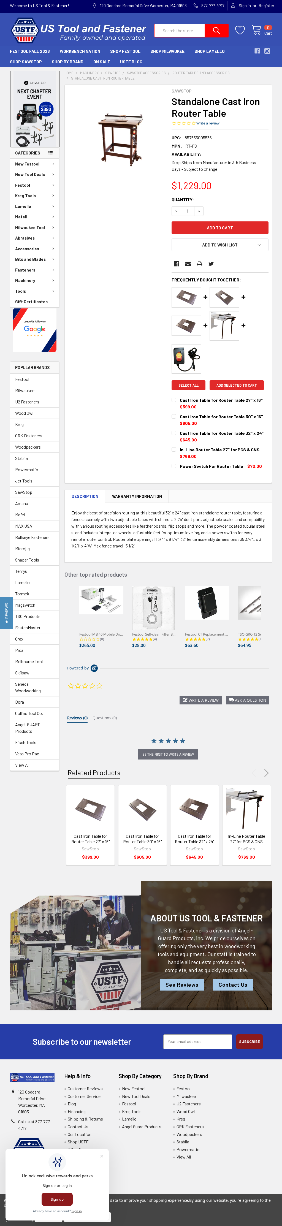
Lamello (23, 206)
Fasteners (25, 269)
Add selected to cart (236, 385)
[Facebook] (176, 264)
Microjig (22, 548)
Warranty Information (137, 496)
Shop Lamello (209, 51)
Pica (19, 650)
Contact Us (233, 984)
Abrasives (25, 237)
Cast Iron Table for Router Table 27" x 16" (90, 838)
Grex (19, 638)
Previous (255, 773)
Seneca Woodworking (28, 687)
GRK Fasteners (28, 435)
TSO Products (27, 616)
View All (22, 764)
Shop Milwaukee (167, 51)
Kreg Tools (25, 195)
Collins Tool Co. (29, 713)
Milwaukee (24, 390)
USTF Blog (131, 61)
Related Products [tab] (94, 772)
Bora (19, 701)
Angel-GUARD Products (27, 728)
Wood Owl (24, 413)
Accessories (27, 248)
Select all (188, 385)
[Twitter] (211, 264)
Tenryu (21, 571)
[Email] (188, 264)
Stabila (21, 458)
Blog (72, 1103)
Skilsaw (22, 672)
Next (265, 773)
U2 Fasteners (27, 401)
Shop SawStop (26, 61)
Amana (21, 503)
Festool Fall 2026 (30, 51)
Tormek (22, 593)
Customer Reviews (85, 1088)
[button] (34, 109)
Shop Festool (125, 51)
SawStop (23, 492)
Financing (77, 1111)
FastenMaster (27, 627)
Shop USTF (78, 1141)
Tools (20, 291)
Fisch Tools (25, 742)
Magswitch (25, 604)
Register (266, 5)
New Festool (27, 163)
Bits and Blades (30, 259)
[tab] (77, 719)
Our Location (79, 1134)
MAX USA (23, 525)
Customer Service (84, 1096)
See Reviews (182, 984)
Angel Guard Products (141, 1126)
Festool (22, 185)
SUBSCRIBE (249, 1041)
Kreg (19, 424)
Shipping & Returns (85, 1118)
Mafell (21, 216)
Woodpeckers (28, 446)
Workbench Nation (80, 51)
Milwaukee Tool (30, 227)
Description (85, 496)
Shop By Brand (67, 61)
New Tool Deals (30, 174)
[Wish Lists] (243, 30)
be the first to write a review (168, 754)
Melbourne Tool (29, 661)
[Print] (200, 264)
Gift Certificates (31, 301)
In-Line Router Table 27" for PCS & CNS (246, 838)
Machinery (25, 280)
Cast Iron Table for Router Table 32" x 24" (194, 838)
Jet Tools (23, 480)
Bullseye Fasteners (32, 537)
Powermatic (26, 469)
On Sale (101, 61)
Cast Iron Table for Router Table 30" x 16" (142, 838)
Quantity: (183, 199)
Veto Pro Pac (27, 753)
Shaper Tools (27, 559)
